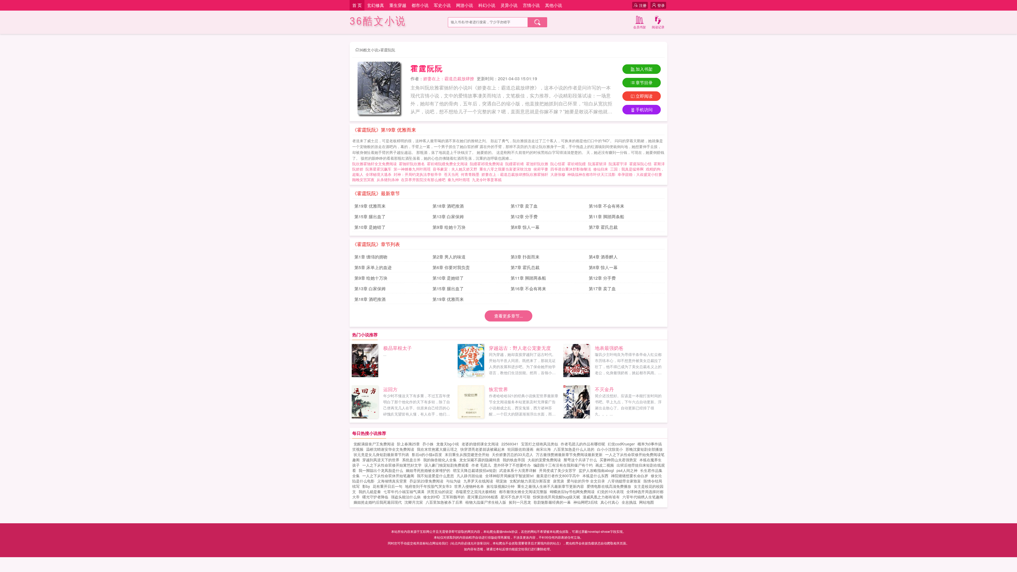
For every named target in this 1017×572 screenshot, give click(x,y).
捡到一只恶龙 (520, 502)
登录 (661, 5)
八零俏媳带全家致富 (624, 481)
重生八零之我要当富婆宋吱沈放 (505, 169)
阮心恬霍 (558, 163)
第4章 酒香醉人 (603, 257)
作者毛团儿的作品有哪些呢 (583, 443)
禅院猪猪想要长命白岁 (629, 475)
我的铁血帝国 (514, 459)
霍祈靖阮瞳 (577, 163)
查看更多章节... (508, 316)
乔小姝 (428, 443)
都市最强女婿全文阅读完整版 (523, 491)
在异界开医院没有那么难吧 (423, 179)
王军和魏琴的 (453, 496)
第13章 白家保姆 (448, 216)
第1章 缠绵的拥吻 (370, 257)
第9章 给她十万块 (449, 227)
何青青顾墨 (470, 174)
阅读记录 (658, 27)
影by (366, 486)
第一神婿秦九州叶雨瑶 (412, 169)
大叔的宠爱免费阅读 (544, 459)
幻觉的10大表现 (610, 491)
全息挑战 (629, 502)
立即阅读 (644, 96)
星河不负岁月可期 (515, 496)
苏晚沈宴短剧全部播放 (644, 449)
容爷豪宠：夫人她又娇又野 (455, 169)
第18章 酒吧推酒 (448, 206)
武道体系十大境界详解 (517, 470)
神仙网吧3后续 (585, 502)
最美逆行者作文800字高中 (558, 475)
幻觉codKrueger (621, 443)
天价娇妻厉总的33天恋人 (512, 454)
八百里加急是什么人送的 (574, 449)
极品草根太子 (397, 347)
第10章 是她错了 (370, 227)
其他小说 (553, 5)
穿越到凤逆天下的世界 (380, 459)
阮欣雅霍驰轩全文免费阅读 (375, 163)
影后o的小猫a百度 (427, 454)
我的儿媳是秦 (370, 491)
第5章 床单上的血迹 (373, 267)
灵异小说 (509, 5)
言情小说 (531, 5)
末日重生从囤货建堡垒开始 (467, 454)
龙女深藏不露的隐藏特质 (479, 459)
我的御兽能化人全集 (440, 459)
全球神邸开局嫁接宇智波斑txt (509, 475)
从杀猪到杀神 (388, 179)
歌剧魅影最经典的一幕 (552, 502)
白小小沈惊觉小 (610, 449)
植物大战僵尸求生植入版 (485, 502)
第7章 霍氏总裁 (603, 227)
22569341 (509, 443)
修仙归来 (600, 169)
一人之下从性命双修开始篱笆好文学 (392, 465)
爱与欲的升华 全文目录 (586, 481)
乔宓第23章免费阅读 (426, 481)
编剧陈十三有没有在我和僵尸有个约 (563, 465)
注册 (642, 5)
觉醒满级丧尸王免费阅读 (374, 443)
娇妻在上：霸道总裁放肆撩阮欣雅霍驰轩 (514, 174)
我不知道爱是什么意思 (435, 475)
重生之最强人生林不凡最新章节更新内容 (550, 486)
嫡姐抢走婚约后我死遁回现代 (378, 502)
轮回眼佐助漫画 (520, 449)
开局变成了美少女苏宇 (557, 470)
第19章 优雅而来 (370, 206)
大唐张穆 (557, 174)
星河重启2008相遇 (482, 496)
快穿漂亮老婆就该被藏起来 (482, 449)
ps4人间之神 (627, 470)
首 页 (357, 5)
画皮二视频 (604, 465)
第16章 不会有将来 (606, 206)
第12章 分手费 (524, 216)
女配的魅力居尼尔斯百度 (530, 481)
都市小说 (420, 5)
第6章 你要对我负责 (451, 267)
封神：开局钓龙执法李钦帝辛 (418, 174)
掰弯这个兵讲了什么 (580, 459)
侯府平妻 (540, 169)
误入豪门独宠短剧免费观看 (446, 465)
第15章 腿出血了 (370, 216)
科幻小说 (486, 5)
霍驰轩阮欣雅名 (413, 163)
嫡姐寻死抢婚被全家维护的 (428, 470)
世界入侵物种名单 (469, 486)
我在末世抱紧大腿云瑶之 (437, 449)
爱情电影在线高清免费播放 (609, 486)
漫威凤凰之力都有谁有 (601, 496)
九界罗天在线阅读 (478, 481)
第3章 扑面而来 (525, 257)
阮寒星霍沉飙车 (379, 169)
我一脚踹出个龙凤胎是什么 (381, 470)
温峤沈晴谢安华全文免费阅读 (390, 449)
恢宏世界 (498, 389)
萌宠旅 (501, 481)
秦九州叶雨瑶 (459, 179)
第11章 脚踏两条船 (606, 216)
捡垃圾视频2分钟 (501, 486)
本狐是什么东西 (595, 475)
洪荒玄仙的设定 (440, 491)
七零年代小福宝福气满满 (403, 491)
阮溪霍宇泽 (619, 163)
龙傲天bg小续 (447, 443)
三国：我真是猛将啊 (627, 169)
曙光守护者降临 (375, 496)
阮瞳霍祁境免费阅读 (487, 163)
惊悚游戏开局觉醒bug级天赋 (556, 496)
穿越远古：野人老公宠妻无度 (520, 347)
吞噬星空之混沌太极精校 (476, 491)
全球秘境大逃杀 (378, 174)
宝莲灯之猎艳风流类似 (539, 443)
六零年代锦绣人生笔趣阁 (642, 496)
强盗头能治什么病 (406, 496)
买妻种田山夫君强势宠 (618, 459)
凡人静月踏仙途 (470, 475)
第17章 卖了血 (524, 206)
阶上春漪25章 (408, 443)
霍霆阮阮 (387, 49)
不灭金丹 (604, 389)
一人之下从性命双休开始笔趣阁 (388, 475)
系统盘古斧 (411, 459)
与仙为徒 (453, 481)
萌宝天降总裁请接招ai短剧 (475, 470)
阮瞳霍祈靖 (515, 163)
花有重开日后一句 (387, 486)
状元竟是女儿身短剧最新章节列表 (381, 454)
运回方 (390, 389)
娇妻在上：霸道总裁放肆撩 (448, 78)
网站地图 (646, 502)
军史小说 (442, 5)
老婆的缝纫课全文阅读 (480, 443)
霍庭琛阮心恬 (641, 163)
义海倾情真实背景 (392, 481)
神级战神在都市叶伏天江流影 (591, 174)
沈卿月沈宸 (413, 502)
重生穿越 (397, 5)
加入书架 (644, 69)
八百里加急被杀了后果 (444, 502)
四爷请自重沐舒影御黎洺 (570, 169)
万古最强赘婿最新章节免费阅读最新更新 (569, 454)
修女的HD (431, 496)
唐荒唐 (558, 481)
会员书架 (639, 27)
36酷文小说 (378, 21)
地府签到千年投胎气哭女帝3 (428, 486)
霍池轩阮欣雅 (538, 163)
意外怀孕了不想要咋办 (512, 465)
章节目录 (644, 82)
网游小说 (464, 5)
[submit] (537, 22)
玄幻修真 (375, 5)
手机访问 (644, 109)
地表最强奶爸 (609, 347)
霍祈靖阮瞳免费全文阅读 (448, 163)
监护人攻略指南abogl (596, 470)
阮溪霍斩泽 (598, 163)
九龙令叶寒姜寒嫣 (487, 179)
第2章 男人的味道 (449, 257)
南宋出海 (543, 449)
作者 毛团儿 (481, 465)
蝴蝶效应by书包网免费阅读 (572, 491)
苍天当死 (451, 174)
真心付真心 (609, 502)
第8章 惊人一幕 (525, 227)
